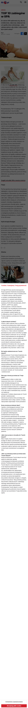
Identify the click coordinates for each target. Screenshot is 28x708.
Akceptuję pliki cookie (14, 706)
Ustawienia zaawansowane (14, 702)
